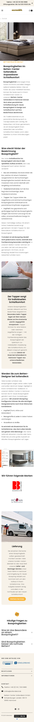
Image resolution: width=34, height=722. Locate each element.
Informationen (7, 676)
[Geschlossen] (32, 3)
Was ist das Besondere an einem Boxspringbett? (14, 632)
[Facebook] (15, 709)
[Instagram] (18, 709)
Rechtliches (6, 671)
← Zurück (3, 18)
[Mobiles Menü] (3, 11)
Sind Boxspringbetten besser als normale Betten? (13, 644)
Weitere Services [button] (17, 599)
